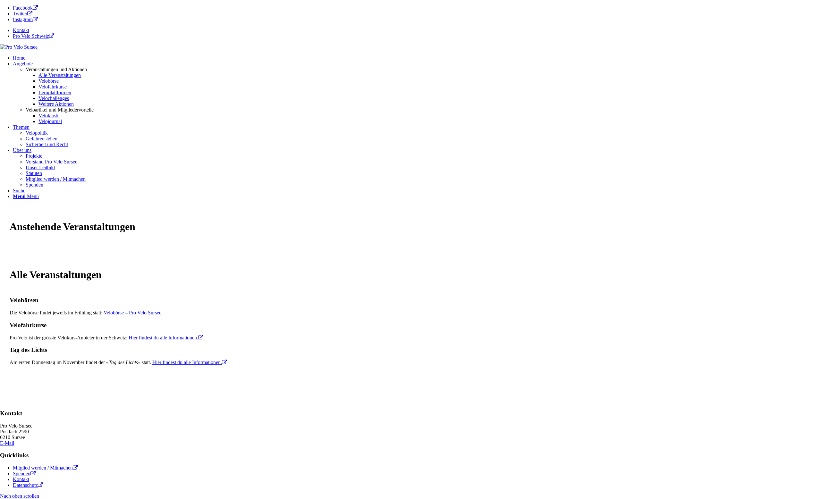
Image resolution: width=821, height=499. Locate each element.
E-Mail (7, 443)
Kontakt (21, 30)
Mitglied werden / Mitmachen (43, 467)
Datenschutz (25, 485)
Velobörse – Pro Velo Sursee (132, 312)
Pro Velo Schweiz (31, 36)
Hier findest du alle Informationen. (163, 337)
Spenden (21, 473)
